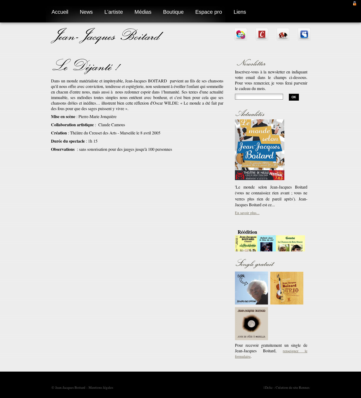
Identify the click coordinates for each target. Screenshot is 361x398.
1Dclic (268, 387)
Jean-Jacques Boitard (106, 35)
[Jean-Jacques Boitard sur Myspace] (304, 38)
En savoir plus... (247, 183)
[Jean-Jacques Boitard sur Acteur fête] (283, 38)
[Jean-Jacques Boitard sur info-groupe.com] (240, 38)
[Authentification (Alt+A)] (354, 3)
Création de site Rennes (292, 387)
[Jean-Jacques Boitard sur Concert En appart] (262, 38)
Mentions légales (101, 387)
